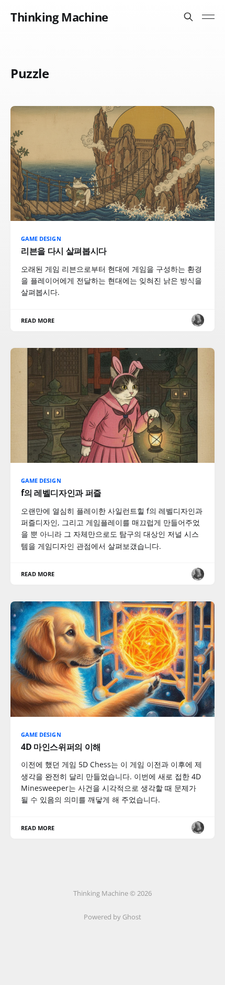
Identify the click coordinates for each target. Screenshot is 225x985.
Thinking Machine (59, 17)
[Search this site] (188, 17)
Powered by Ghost (112, 917)
